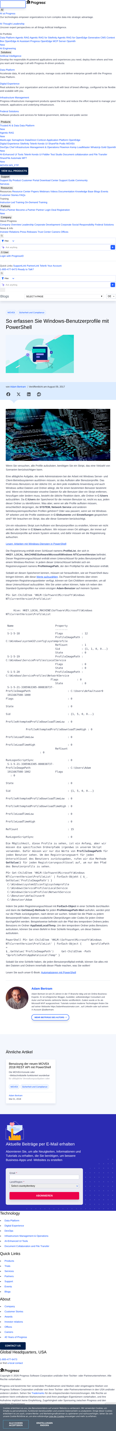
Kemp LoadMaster (80, 147)
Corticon (41, 140)
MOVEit (70, 143)
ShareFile (53, 143)
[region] (58, 1417)
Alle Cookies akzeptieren (16, 1424)
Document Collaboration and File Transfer (27, 1246)
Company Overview (10, 224)
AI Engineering (8, 48)
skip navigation (12, 4)
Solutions (6, 52)
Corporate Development (47, 224)
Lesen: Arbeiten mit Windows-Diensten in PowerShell (36, 543)
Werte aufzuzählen (47, 576)
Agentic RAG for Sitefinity (43, 37)
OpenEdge (74, 140)
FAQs (22, 195)
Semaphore (18, 140)
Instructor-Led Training (12, 202)
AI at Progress (7, 13)
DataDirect (30, 140)
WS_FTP (14, 165)
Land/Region (16, 1182)
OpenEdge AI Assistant (17, 41)
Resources (7, 188)
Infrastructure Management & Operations (37, 147)
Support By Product (10, 180)
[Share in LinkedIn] (28, 394)
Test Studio (56, 154)
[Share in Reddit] (39, 394)
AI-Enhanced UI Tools (11, 154)
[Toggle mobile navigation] (2, 290)
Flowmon (64, 147)
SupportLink (19, 266)
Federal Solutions (9, 111)
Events (104, 191)
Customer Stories (9, 195)
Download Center (49, 180)
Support (5, 176)
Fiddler (46, 154)
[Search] (2, 236)
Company (6, 217)
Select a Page (34, 296)
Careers (56, 232)
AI (2, 10)
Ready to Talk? (26, 269)
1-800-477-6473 (8, 269)
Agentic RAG (22, 37)
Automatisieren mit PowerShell (58, 972)
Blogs (97, 191)
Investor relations (14, 1322)
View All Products (14, 171)
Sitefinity (24, 143)
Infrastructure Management (14, 97)
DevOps (4, 147)
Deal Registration (35, 212)
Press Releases (28, 232)
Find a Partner (7, 210)
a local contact (15, 1363)
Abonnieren (44, 1195)
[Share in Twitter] (18, 394)
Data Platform (7, 37)
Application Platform (57, 140)
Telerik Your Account (50, 266)
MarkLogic (5, 140)
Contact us (13, 1346)
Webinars (45, 191)
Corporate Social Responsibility (77, 224)
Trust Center (44, 232)
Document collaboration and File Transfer (85, 154)
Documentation (66, 191)
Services (4, 184)
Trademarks (38, 1393)
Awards (9, 1316)
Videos (54, 191)
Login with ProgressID (12, 256)
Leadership (28, 224)
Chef (11, 147)
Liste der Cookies (56, 1416)
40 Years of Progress (16, 1337)
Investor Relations (9, 232)
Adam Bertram (18, 387)
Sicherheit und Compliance (31, 312)
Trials (7, 1266)
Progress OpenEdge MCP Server (48, 41)
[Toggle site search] (2, 273)
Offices (64, 232)
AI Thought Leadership (12, 24)
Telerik (33, 143)
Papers (35, 191)
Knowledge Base (84, 191)
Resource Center (21, 191)
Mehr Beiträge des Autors (49, 1017)
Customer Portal (30, 180)
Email (13, 1173)
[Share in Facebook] (8, 394)
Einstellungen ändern (44, 1424)
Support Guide (67, 180)
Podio (62, 143)
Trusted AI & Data (9, 125)
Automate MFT (13, 160)
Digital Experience (9, 84)
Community (81, 180)
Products (5, 122)
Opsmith (38, 43)
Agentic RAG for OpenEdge (72, 37)
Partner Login (43, 210)
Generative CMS (97, 37)
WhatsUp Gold (98, 147)
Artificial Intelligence (10, 56)
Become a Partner (25, 210)
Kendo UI (43, 143)
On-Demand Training (36, 202)
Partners (5, 206)
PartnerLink (33, 266)
